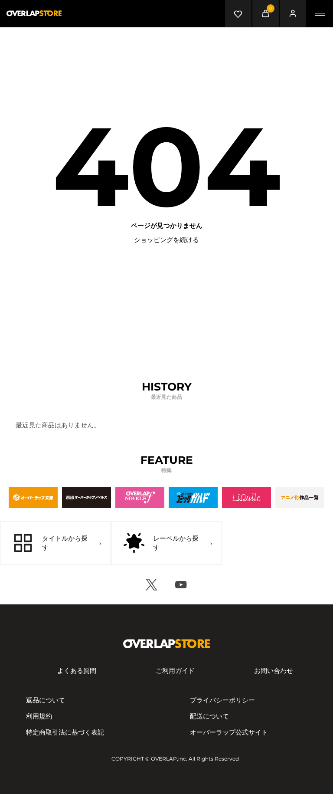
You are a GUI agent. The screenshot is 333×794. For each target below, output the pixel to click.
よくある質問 (76, 670)
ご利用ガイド (175, 670)
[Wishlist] (238, 13)
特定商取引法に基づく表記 (65, 732)
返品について (45, 700)
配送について (209, 716)
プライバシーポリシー (222, 700)
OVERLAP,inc (168, 758)
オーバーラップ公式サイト (229, 732)
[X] (151, 584)
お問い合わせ (273, 670)
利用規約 (39, 716)
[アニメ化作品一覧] (299, 497)
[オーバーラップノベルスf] (139, 497)
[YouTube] (181, 584)
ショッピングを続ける (166, 240)
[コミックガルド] (193, 497)
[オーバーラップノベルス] (86, 497)
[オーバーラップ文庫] (33, 497)
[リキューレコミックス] (246, 497)
